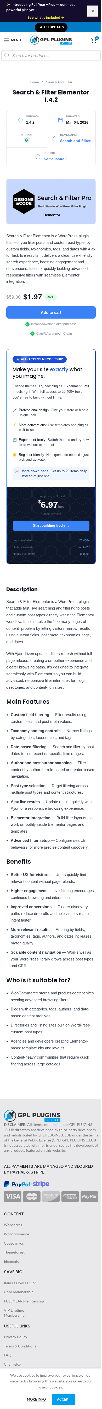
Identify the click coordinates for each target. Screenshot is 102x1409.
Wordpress (13, 1224)
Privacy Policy (15, 1337)
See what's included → (45, 17)
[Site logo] (51, 39)
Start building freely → (51, 525)
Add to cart (51, 312)
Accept (63, 1399)
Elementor (12, 1261)
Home (34, 82)
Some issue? (55, 159)
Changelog (12, 1364)
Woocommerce (16, 1234)
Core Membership (18, 1292)
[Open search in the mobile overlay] (51, 55)
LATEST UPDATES (51, 27)
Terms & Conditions (20, 1346)
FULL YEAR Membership (24, 1301)
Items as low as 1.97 (20, 1283)
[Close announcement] (92, 11)
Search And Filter (59, 82)
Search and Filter (75, 141)
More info (37, 1399)
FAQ (7, 1355)
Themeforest (14, 1252)
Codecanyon (14, 1243)
